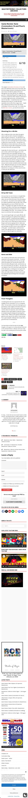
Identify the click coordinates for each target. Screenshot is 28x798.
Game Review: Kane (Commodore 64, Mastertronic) (6, 371)
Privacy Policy (16, 796)
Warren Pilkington (13, 31)
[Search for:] (14, 526)
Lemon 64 (3, 765)
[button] (26, 772)
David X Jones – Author (6, 758)
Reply (14, 430)
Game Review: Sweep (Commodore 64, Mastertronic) (13, 702)
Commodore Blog (5, 756)
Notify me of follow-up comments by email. (13, 483)
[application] (14, 540)
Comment (3, 460)
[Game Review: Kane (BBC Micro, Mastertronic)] (6, 350)
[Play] (3, 546)
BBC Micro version (7, 107)
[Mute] (22, 546)
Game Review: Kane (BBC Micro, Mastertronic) (6, 355)
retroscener (14, 410)
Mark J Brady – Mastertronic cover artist (10, 768)
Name (2, 471)
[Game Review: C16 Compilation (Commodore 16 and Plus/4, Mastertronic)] (18, 350)
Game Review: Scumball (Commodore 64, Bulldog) (13, 710)
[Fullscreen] (24, 546)
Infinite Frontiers (5, 763)
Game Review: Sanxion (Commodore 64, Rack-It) (12, 695)
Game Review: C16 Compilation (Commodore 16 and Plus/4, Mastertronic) (18, 356)
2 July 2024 (5, 31)
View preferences (14, 793)
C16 (6, 379)
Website (3, 479)
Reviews (10, 381)
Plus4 (4, 381)
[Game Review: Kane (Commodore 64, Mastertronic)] (6, 366)
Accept (14, 785)
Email (2, 475)
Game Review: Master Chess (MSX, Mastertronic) (12, 708)
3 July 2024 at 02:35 (14, 412)
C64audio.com (4, 753)
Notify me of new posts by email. (11, 486)
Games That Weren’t (6, 760)
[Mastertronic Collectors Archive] (14, 5)
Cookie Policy (10, 796)
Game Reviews (12, 379)
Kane (19, 379)
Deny (14, 789)
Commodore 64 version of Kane (15, 87)
